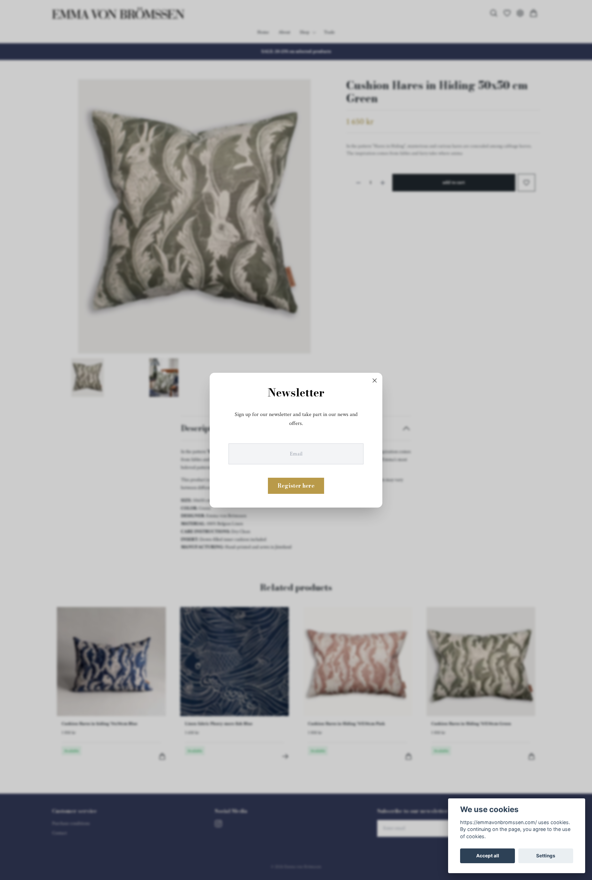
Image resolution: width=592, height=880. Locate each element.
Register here (296, 485)
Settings (545, 855)
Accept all (487, 855)
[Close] (374, 380)
